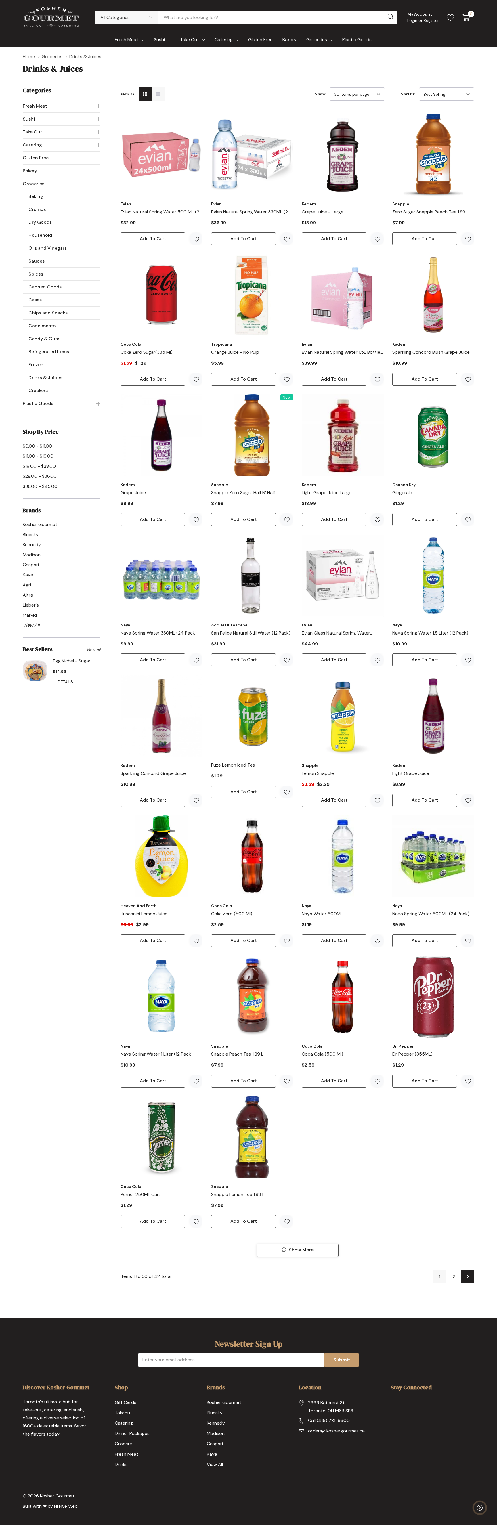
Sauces (36, 261)
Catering (224, 40)
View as (128, 94)
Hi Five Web (66, 1506)
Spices (35, 274)
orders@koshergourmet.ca (336, 1431)
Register (431, 20)
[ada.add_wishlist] (196, 238)
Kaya (212, 1454)
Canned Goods (45, 287)
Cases (35, 300)
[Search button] (390, 17)
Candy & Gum (43, 339)
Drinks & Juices (45, 377)
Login (412, 20)
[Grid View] (145, 94)
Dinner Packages (132, 1433)
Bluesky (215, 1413)
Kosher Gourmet (224, 1402)
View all (93, 649)
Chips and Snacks (48, 313)
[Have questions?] (479, 1507)
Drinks (121, 1464)
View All (215, 1464)
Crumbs (37, 209)
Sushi (159, 40)
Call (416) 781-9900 (329, 1420)
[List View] (158, 94)
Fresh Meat (126, 40)
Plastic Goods (357, 40)
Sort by (408, 94)
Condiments (42, 326)
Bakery (30, 171)
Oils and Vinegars (47, 248)
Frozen (35, 365)
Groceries (316, 40)
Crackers (38, 390)
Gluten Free (36, 158)
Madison (216, 1433)
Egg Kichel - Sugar (72, 661)
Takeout (123, 1413)
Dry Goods (40, 222)
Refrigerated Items (48, 352)
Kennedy (216, 1423)
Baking (35, 196)
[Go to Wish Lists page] (450, 17)
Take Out (189, 40)
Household (40, 235)
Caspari (215, 1444)
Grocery (123, 1444)
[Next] (467, 1276)
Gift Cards (125, 1402)
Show (320, 94)
